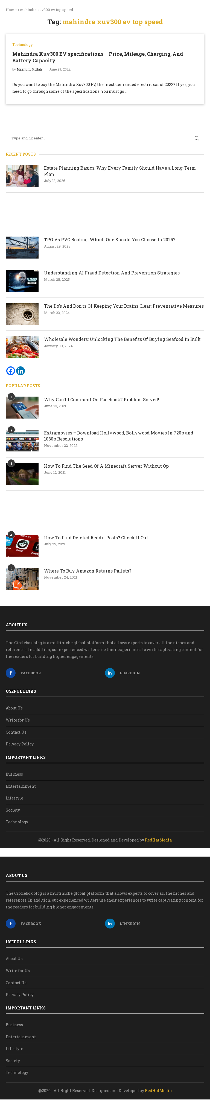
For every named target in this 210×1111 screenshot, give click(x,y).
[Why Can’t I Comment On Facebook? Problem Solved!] (22, 408)
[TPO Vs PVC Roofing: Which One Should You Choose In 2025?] (22, 248)
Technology (17, 821)
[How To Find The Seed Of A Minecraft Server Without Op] (22, 474)
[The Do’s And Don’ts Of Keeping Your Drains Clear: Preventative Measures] (22, 314)
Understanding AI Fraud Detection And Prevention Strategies (112, 273)
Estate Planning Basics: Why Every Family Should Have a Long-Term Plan (120, 171)
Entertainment (21, 786)
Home (11, 9)
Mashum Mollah (29, 69)
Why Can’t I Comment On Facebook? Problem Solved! (101, 399)
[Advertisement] (105, 211)
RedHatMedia (158, 840)
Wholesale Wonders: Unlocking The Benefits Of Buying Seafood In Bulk (122, 339)
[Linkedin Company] (20, 370)
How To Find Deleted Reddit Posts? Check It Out (96, 537)
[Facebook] (10, 370)
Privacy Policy (20, 744)
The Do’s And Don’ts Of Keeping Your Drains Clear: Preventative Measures (124, 306)
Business (14, 774)
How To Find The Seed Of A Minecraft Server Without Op (107, 466)
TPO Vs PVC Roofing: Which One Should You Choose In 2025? (109, 239)
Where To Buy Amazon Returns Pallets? (87, 571)
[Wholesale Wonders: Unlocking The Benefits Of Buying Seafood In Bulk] (22, 347)
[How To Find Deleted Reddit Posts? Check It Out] (22, 546)
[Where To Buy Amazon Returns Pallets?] (22, 579)
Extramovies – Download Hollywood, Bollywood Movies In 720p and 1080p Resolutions (118, 436)
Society (13, 810)
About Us (14, 708)
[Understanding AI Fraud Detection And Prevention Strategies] (22, 281)
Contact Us (16, 732)
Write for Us (18, 720)
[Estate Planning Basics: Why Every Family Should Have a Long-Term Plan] (22, 176)
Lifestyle (14, 798)
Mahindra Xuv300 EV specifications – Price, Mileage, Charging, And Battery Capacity (97, 57)
